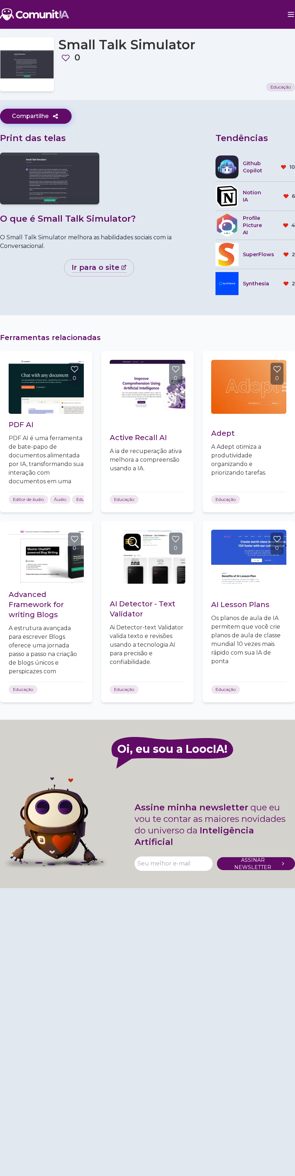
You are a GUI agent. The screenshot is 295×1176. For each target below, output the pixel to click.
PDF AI (21, 424)
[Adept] (248, 387)
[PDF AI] (46, 387)
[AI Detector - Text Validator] (147, 557)
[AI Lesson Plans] (248, 557)
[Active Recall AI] (147, 387)
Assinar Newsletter (252, 863)
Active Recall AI (138, 437)
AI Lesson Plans (240, 604)
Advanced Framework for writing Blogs (36, 604)
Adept (223, 433)
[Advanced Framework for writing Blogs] (46, 557)
